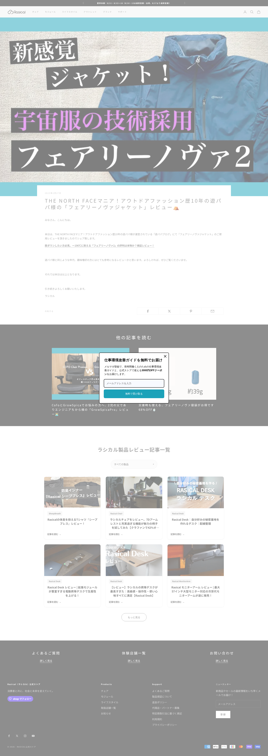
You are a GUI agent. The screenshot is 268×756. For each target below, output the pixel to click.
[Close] (165, 356)
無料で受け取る (134, 393)
